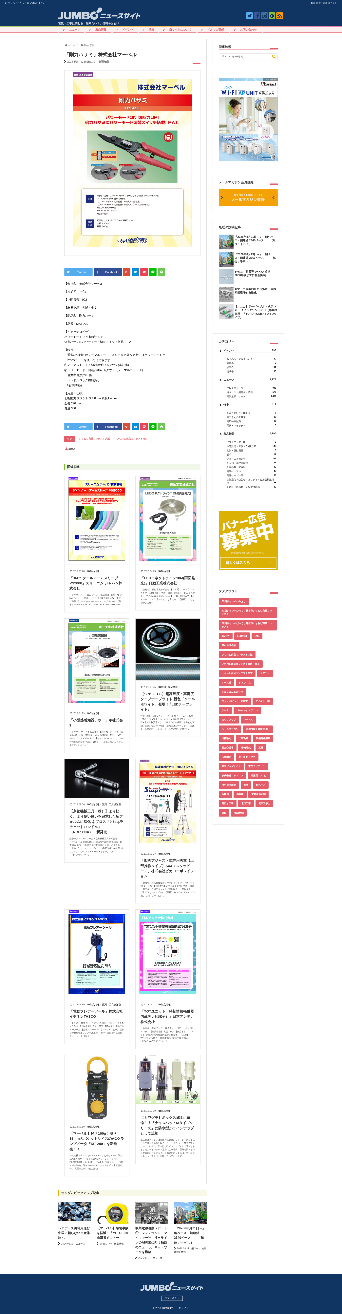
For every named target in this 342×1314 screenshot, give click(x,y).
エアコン (265, 673)
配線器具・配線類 (251, 467)
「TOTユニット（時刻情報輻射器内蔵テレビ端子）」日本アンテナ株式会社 (167, 1016)
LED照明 (242, 636)
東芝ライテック (256, 766)
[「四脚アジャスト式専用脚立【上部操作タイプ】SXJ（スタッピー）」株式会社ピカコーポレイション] (168, 803)
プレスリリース (251, 388)
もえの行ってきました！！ (251, 358)
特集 (151, 29)
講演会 (251, 371)
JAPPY (226, 636)
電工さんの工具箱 (251, 417)
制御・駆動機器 (251, 450)
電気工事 (246, 803)
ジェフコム (245, 682)
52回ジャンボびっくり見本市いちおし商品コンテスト (247, 625)
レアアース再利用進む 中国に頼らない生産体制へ (75, 1233)
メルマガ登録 (215, 29)
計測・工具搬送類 (111, 804)
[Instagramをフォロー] (264, 15)
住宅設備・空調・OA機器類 (251, 446)
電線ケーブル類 (251, 475)
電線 (224, 812)
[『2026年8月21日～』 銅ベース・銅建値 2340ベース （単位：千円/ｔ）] (190, 1214)
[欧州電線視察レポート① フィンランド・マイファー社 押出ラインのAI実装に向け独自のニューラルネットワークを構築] (151, 1215)
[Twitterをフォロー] (249, 15)
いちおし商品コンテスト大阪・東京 (241, 664)
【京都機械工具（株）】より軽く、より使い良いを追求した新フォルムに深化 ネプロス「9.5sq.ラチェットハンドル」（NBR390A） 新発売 (96, 821)
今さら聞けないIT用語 (251, 413)
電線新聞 (239, 812)
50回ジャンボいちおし (234, 601)
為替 (246, 784)
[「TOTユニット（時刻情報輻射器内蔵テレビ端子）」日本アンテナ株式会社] (168, 954)
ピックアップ (229, 719)
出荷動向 (226, 738)
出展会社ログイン (325, 3)
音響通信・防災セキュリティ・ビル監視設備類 (251, 481)
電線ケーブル (251, 471)
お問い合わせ (248, 29)
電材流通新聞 (258, 794)
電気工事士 (264, 803)
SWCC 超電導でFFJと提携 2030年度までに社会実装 (254, 273)
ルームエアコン (230, 729)
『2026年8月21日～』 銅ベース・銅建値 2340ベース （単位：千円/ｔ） (255, 240)
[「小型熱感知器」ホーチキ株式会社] (97, 663)
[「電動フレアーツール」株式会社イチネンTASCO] (97, 954)
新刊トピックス (247, 757)
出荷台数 (243, 738)
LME (257, 636)
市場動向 (226, 757)
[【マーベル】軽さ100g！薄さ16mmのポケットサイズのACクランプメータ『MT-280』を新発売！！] (97, 1087)
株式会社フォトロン (232, 775)
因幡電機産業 (263, 738)
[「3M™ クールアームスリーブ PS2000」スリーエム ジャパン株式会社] (97, 520)
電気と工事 (228, 803)
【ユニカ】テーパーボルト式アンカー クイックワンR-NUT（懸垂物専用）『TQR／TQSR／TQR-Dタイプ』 (256, 312)
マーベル (248, 719)
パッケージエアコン (247, 710)
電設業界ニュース (251, 396)
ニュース (74, 29)
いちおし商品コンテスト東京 (132, 438)
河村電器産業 (229, 784)
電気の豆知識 (251, 421)
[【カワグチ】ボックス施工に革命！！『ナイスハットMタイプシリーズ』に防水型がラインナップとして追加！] (168, 1079)
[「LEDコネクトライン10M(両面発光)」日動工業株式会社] (168, 520)
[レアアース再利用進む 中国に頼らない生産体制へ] (74, 1211)
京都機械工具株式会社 (258, 729)
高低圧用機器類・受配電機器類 (251, 487)
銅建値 (225, 794)
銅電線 (240, 794)
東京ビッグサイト (231, 766)
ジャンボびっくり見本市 (25, 3)
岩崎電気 (246, 747)
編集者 (72, 449)
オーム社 (226, 682)
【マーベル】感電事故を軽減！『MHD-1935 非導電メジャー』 (112, 1233)
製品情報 (100, 29)
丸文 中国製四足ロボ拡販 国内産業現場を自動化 (255, 290)
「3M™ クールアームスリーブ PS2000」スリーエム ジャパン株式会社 (95, 583)
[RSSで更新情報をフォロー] (279, 15)
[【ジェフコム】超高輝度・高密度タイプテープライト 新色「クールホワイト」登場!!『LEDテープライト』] (168, 649)
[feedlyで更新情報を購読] (272, 15)
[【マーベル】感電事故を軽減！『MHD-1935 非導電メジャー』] (113, 1218)
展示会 (251, 367)
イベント (128, 29)
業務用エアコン (259, 775)
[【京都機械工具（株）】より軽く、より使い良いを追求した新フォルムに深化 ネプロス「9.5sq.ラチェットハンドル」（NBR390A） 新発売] (97, 778)
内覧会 (251, 363)
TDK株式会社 (229, 645)
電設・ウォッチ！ (251, 425)
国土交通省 (228, 747)
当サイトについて (180, 29)
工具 (260, 747)
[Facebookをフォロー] (257, 15)
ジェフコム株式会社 (232, 691)
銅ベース (261, 784)
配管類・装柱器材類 (251, 462)
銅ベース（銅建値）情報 (251, 392)
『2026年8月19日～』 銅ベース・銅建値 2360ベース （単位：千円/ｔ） (255, 258)
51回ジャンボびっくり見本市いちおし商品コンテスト (247, 612)
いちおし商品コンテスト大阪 (94, 438)
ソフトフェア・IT (251, 442)
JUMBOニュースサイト (175, 1308)
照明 (163, 687)
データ (225, 710)
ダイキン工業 (263, 701)
